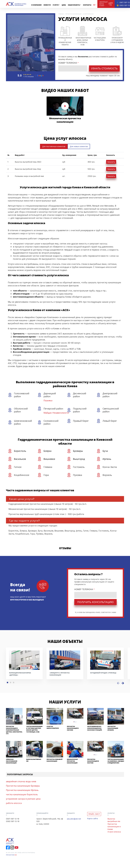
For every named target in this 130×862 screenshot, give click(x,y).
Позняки (48, 400)
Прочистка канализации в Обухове (73, 728)
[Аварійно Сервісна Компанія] (16, 4)
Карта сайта (92, 818)
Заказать (111, 162)
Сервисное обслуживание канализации (11, 761)
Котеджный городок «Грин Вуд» (103, 673)
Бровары (78, 450)
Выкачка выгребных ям (114, 820)
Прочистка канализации (73, 14)
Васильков (20, 458)
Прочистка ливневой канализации (54, 760)
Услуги (56, 5)
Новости (47, 5)
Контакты (87, 5)
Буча (105, 450)
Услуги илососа (114, 832)
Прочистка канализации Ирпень (22, 790)
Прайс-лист (94, 814)
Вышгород (79, 458)
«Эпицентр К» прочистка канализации (60, 674)
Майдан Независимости (56, 412)
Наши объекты (74, 5)
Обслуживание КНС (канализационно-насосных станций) (94, 728)
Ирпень (107, 458)
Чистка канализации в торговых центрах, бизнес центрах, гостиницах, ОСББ (34, 729)
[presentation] (118, 683)
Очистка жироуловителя (53, 727)
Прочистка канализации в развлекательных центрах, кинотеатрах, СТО (14, 730)
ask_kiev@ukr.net (74, 819)
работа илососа (14, 803)
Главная (61, 14)
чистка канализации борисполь (22, 794)
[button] (7, 682)
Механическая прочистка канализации (65, 120)
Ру (94, 5)
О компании (36, 5)
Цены (64, 5)
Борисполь (20, 450)
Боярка (47, 450)
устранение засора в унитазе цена (23, 798)
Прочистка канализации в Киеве (114, 826)
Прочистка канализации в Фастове (93, 761)
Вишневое (49, 458)
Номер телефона (68, 62)
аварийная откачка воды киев (21, 781)
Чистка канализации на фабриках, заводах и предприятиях (116, 761)
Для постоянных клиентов (53, 146)
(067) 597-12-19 (12, 819)
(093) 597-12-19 (12, 821)
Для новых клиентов (79, 146)
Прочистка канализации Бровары (113, 728)
